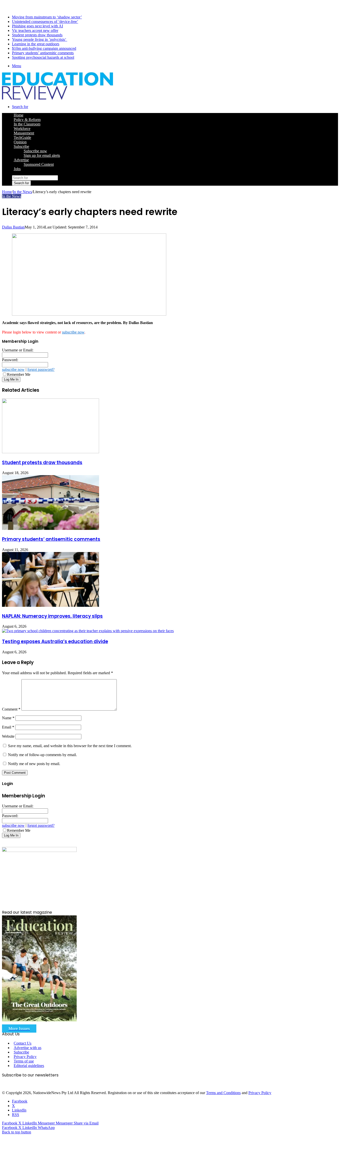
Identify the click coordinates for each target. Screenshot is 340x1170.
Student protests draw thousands (37, 35)
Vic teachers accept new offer (35, 30)
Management (24, 133)
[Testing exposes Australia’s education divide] (88, 631)
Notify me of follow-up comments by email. (42, 755)
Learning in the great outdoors (35, 44)
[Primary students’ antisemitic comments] (50, 528)
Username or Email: (17, 350)
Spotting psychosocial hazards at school (43, 57)
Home (7, 192)
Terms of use (24, 1061)
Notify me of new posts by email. (34, 764)
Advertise (21, 160)
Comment (11, 709)
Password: (10, 360)
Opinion (20, 142)
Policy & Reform (27, 119)
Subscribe (21, 146)
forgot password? (41, 369)
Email (8, 727)
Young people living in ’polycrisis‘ (39, 39)
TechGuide (22, 137)
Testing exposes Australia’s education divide (55, 641)
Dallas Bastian (13, 227)
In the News (22, 192)
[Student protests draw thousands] (50, 452)
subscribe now (73, 332)
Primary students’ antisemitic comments (43, 53)
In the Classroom (27, 124)
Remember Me (18, 374)
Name (8, 718)
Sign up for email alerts (42, 155)
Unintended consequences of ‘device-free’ (45, 21)
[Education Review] (57, 98)
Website (8, 736)
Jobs (17, 169)
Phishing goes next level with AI (37, 26)
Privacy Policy (25, 1057)
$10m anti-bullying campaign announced (44, 48)
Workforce (22, 128)
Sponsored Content (39, 164)
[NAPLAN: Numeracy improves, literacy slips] (50, 605)
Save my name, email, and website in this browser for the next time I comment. (70, 746)
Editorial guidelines (29, 1065)
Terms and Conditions (223, 1093)
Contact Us (22, 1043)
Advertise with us (27, 1048)
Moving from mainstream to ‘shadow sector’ (47, 17)
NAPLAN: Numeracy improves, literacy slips (52, 616)
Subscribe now (35, 151)
